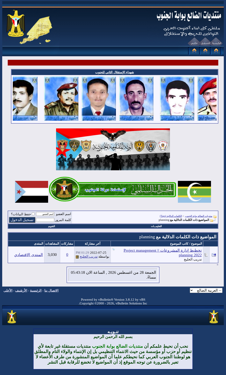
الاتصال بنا (51, 290)
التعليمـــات (156, 226)
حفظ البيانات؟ (21, 214)
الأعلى (8, 290)
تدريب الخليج (193, 259)
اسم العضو (63, 214)
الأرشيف (21, 290)
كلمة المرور (63, 220)
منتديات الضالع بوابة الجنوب (198, 216)
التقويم (51, 226)
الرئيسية (35, 290)
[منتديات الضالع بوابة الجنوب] (12, 323)
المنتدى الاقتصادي (28, 255)
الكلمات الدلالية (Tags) (171, 216)
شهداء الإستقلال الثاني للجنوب (114, 72)
